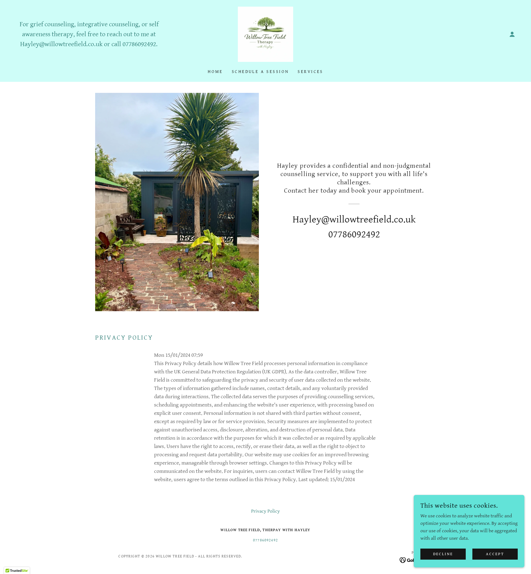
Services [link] (310, 71)
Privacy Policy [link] (265, 511)
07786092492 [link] (139, 44)
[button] (512, 34)
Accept (495, 554)
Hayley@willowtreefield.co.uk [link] (61, 44)
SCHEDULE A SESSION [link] (260, 71)
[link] (265, 34)
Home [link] (215, 71)
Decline (443, 554)
